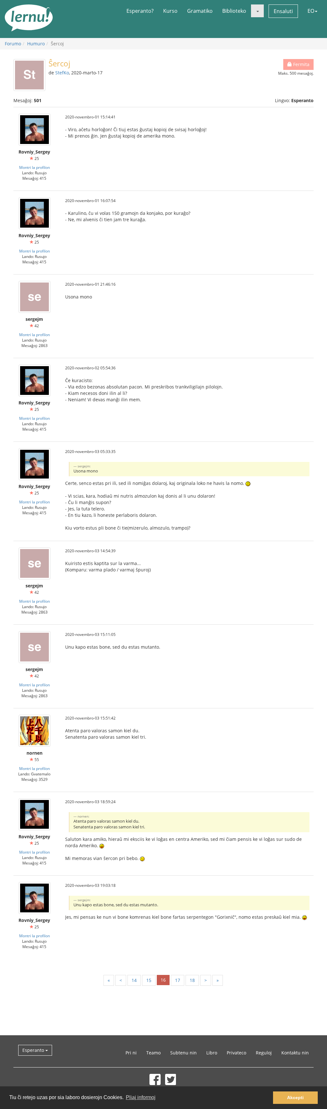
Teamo (153, 1053)
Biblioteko (234, 10)
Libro (211, 1053)
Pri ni (131, 1053)
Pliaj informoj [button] (141, 1097)
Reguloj (264, 1053)
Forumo (13, 44)
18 (192, 980)
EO (311, 10)
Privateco (236, 1053)
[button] (257, 10)
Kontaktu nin (295, 1053)
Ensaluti (283, 11)
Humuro (36, 44)
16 (163, 980)
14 (134, 980)
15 (148, 980)
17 (177, 980)
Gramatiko (200, 10)
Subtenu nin (183, 1053)
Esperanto (33, 1050)
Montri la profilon (34, 167)
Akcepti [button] (295, 1097)
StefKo (62, 73)
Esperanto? (140, 10)
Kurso (170, 10)
